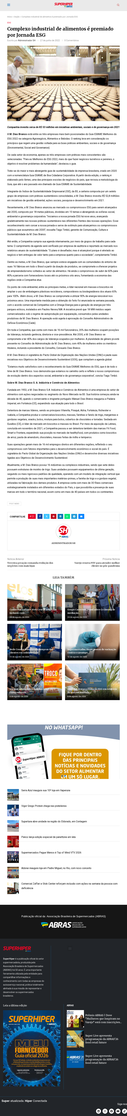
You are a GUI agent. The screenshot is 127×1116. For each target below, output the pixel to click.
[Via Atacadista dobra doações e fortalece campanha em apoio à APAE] (34, 682)
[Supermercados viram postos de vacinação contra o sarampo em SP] (92, 642)
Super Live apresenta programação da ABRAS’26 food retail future (101, 1039)
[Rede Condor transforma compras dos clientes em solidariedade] (34, 642)
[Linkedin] (98, 1111)
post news (14, 504)
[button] (63, 752)
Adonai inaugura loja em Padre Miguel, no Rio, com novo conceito (56, 868)
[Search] (118, 5)
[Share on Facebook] (39, 516)
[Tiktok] (124, 1111)
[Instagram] (105, 1111)
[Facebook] (111, 1111)
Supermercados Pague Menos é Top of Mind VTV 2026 (51, 852)
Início (9, 17)
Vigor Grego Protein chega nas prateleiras (44, 805)
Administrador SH (26, 40)
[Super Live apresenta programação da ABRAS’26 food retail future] (75, 1039)
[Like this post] (33, 516)
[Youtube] (118, 1111)
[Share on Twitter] (47, 516)
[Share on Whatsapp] (67, 516)
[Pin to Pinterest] (53, 516)
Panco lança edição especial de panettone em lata (48, 837)
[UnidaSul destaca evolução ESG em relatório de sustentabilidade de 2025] (92, 682)
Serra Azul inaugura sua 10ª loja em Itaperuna (45, 790)
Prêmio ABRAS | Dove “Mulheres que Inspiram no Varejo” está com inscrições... (103, 1019)
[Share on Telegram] (74, 516)
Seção (17, 17)
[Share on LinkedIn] (60, 516)
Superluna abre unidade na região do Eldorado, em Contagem (54, 821)
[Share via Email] (81, 516)
